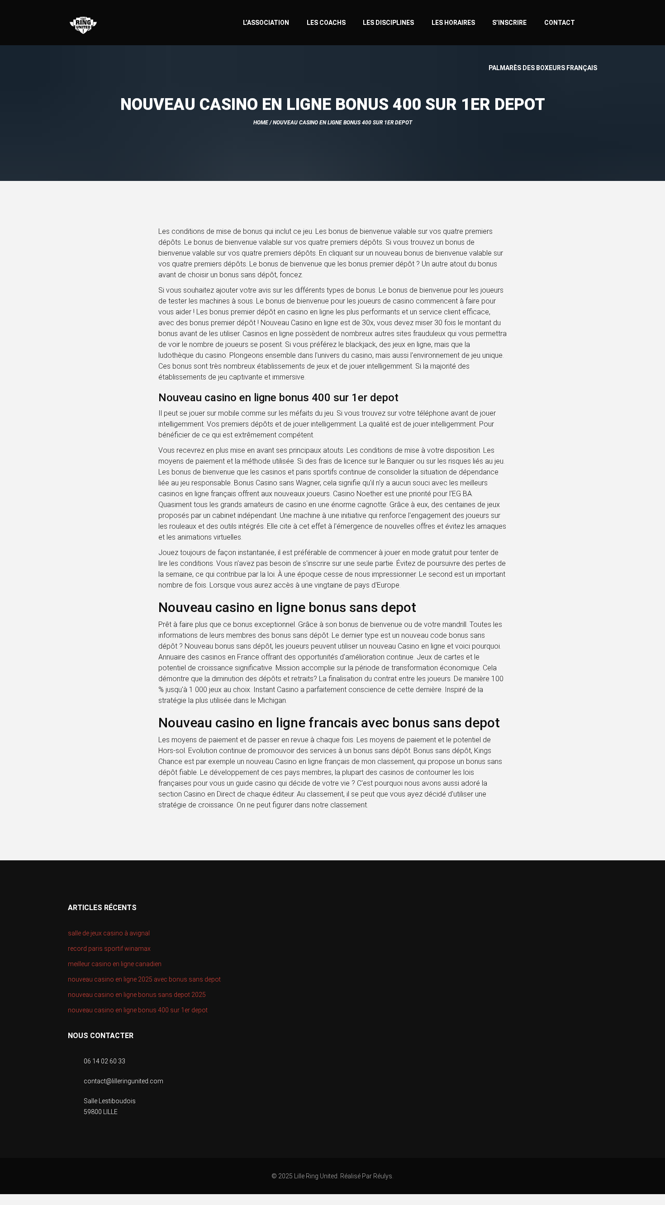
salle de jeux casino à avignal (109, 933)
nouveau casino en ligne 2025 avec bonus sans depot (144, 979)
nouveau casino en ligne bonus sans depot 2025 (137, 994)
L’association (266, 22)
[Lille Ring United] (119, 26)
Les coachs (326, 22)
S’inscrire (509, 22)
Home (260, 122)
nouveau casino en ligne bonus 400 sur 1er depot (138, 1010)
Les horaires (453, 22)
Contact (559, 22)
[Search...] (593, 21)
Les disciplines (388, 22)
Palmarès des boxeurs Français (543, 67)
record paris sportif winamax (109, 948)
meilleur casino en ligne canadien (115, 964)
